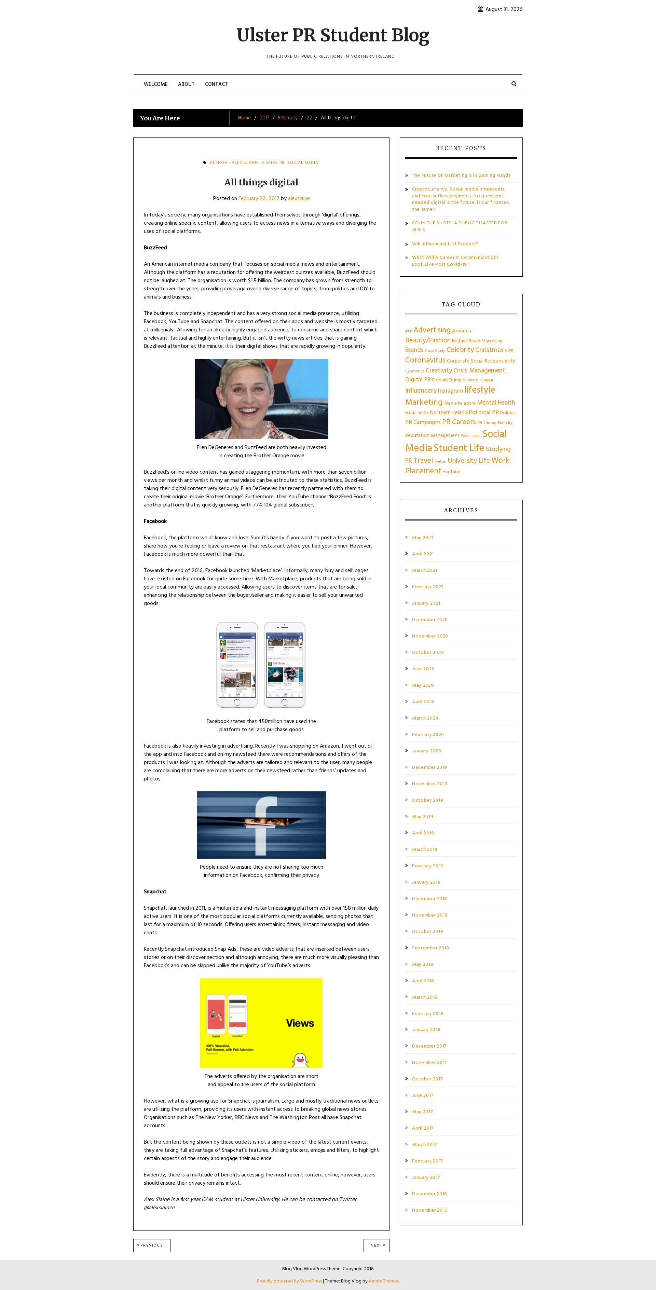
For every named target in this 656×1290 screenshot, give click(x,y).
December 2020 (430, 620)
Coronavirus (425, 360)
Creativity (439, 371)
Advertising (432, 330)
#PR (408, 331)
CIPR (509, 350)
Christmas (489, 350)
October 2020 (428, 652)
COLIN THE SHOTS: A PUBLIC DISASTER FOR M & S (460, 226)
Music (410, 413)
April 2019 (423, 833)
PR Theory (486, 422)
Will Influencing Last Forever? (445, 244)
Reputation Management (432, 436)
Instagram (450, 391)
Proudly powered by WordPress (290, 1281)
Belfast (459, 341)
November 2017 (429, 1062)
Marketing (424, 402)
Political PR (484, 413)
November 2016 (429, 1210)
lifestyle (479, 390)
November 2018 (430, 915)
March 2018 (425, 997)
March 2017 (424, 1145)
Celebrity (460, 350)
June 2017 (422, 1095)
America (461, 331)
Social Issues (471, 436)
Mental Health (496, 403)
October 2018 (427, 932)
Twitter (440, 462)
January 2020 (426, 751)
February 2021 (427, 587)
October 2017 (427, 1079)
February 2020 (428, 735)
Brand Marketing (486, 341)
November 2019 (430, 784)
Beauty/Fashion (428, 340)
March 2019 (425, 849)
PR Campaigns (423, 422)
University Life (469, 461)
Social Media (302, 162)
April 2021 (423, 554)
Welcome (156, 84)
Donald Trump (447, 380)
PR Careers (459, 422)
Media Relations (460, 403)
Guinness (470, 380)
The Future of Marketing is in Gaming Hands (461, 176)
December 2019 (429, 767)
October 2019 (427, 800)
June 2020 (423, 669)
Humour (486, 380)
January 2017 (426, 1177)
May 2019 (423, 817)
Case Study (435, 350)
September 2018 (430, 948)
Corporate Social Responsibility (481, 361)
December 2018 (429, 899)
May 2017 (422, 1112)
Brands (414, 350)
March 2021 (424, 570)
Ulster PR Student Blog (333, 35)
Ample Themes (384, 1281)
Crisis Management (479, 371)
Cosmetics (414, 371)
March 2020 (425, 718)
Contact (216, 84)
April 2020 (423, 702)
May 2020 (423, 685)
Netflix (423, 413)
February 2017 (427, 1161)
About (186, 84)
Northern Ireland (448, 412)
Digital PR (273, 162)
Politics (507, 413)
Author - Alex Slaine (234, 162)
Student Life (459, 448)
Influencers (420, 391)
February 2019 (427, 866)
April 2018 (423, 981)
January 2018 (426, 1030)
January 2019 (426, 882)
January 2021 (426, 603)
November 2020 (430, 636)
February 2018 (427, 1014)
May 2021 (422, 538)
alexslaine (299, 198)
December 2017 (429, 1046)
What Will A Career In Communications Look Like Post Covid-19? (455, 261)
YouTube (451, 472)
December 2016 (429, 1194)
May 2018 (423, 964)
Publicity (505, 423)
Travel (423, 461)
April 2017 (423, 1128)
